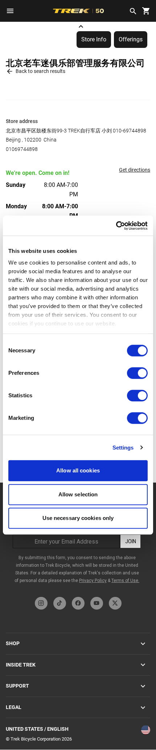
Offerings (131, 39)
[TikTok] (59, 603)
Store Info (93, 39)
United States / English (37, 729)
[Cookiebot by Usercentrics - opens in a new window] (116, 225)
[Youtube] (96, 603)
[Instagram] (41, 603)
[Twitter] (115, 603)
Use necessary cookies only (78, 518)
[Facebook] (78, 603)
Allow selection (78, 494)
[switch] (137, 373)
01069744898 (22, 149)
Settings (123, 447)
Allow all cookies (78, 470)
